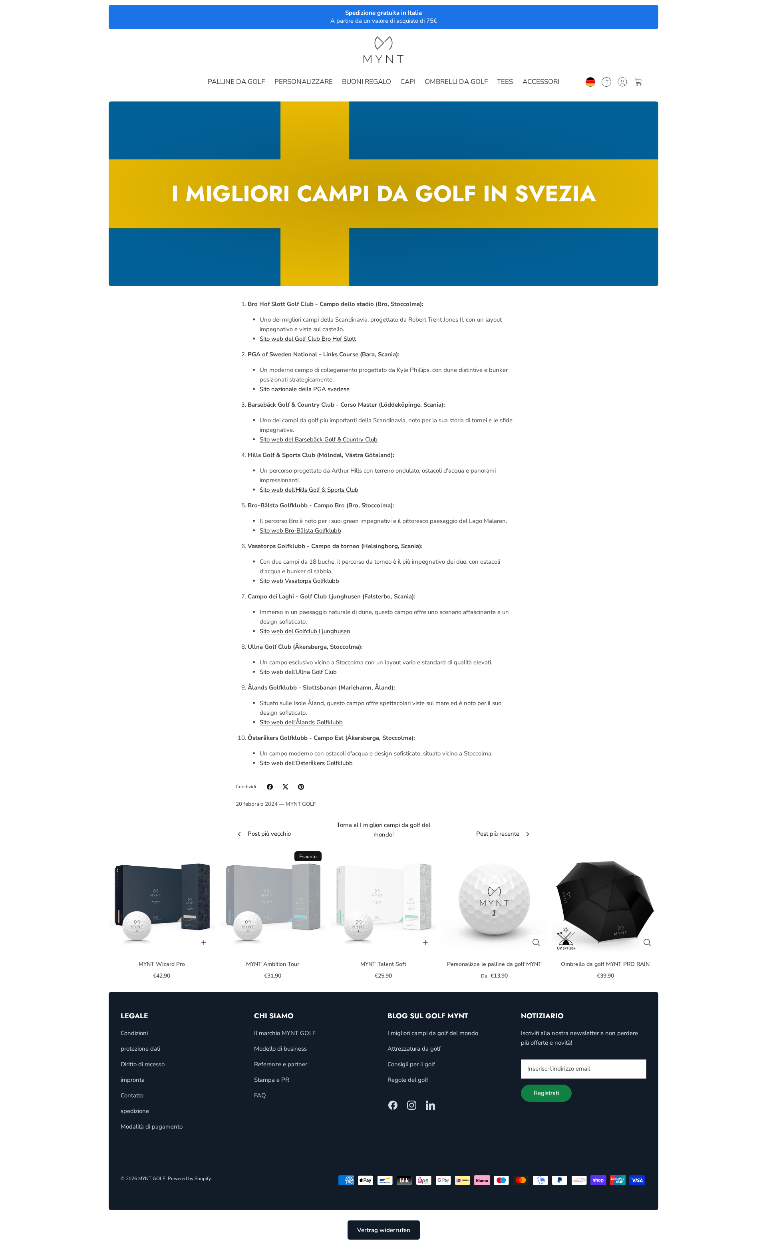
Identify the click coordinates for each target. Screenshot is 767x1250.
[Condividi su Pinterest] (301, 787)
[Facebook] (393, 1105)
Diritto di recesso (143, 1064)
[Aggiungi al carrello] (204, 942)
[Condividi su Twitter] (285, 787)
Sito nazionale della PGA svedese (305, 389)
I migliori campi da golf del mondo (432, 1033)
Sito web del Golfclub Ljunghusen (305, 631)
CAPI (407, 81)
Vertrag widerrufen (383, 1230)
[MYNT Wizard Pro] (162, 900)
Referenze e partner (280, 1064)
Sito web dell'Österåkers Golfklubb (306, 763)
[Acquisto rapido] (536, 942)
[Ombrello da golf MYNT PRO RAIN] (605, 900)
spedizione (135, 1111)
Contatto (132, 1095)
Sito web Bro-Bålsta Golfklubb (300, 531)
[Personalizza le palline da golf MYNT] (494, 900)
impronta (133, 1080)
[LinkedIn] (430, 1105)
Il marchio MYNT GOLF (285, 1033)
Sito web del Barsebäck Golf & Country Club (319, 439)
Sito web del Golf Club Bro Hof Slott (308, 339)
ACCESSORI (541, 81)
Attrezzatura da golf (414, 1049)
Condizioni (134, 1033)
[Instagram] (411, 1105)
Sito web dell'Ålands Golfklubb (301, 722)
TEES (505, 81)
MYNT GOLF (151, 1178)
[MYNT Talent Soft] (383, 900)
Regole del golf (407, 1080)
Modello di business (280, 1049)
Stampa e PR (271, 1080)
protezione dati (140, 1049)
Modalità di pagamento (152, 1127)
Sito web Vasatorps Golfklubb (299, 581)
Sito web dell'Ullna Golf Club (298, 672)
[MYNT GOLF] (383, 49)
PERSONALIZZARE (303, 81)
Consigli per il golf (411, 1064)
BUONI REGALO (366, 81)
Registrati (546, 1093)
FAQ (260, 1095)
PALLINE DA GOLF (236, 81)
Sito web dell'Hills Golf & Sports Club (309, 490)
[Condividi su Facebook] (270, 787)
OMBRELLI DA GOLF (456, 81)
